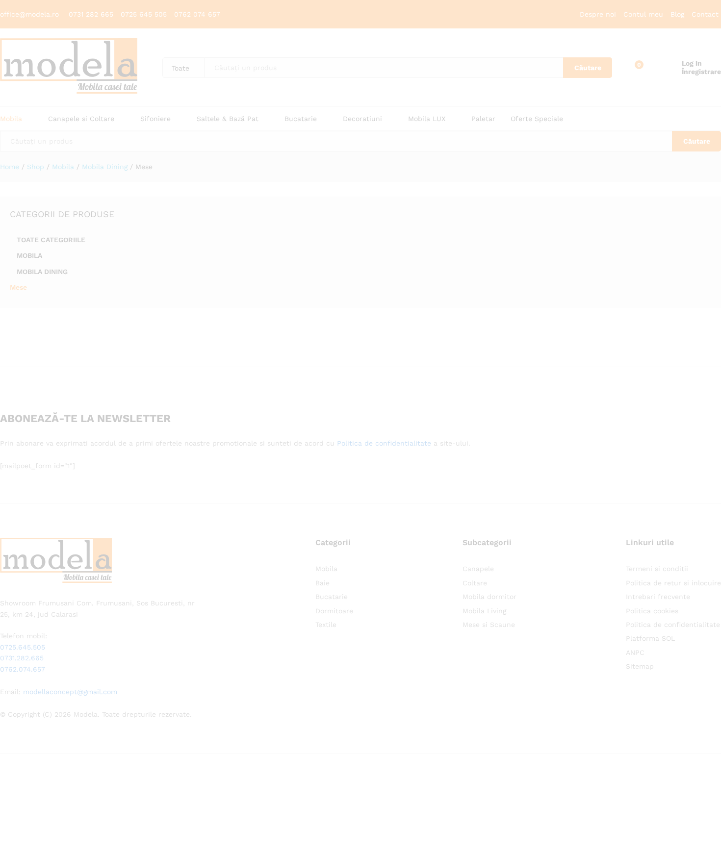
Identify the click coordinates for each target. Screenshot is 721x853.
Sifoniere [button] (155, 118)
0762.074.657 (22, 669)
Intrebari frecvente (658, 597)
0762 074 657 (197, 14)
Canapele (478, 569)
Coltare (475, 583)
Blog (677, 14)
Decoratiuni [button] (362, 118)
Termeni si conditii (657, 569)
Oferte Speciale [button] (537, 118)
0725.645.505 (22, 647)
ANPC (635, 652)
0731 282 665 (92, 14)
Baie (322, 583)
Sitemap (640, 666)
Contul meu (643, 14)
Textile (325, 624)
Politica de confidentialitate (384, 443)
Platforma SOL (650, 638)
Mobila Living (484, 611)
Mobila (29, 255)
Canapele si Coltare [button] (81, 118)
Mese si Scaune (489, 624)
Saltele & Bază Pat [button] (227, 118)
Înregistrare (701, 71)
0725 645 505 (145, 14)
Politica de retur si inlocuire (673, 583)
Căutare (587, 68)
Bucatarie (331, 597)
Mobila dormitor (489, 597)
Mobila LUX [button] (426, 118)
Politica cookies (652, 611)
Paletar (483, 118)
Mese (18, 287)
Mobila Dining (42, 272)
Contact (705, 14)
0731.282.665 (22, 658)
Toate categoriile (51, 240)
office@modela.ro (29, 14)
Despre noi (598, 14)
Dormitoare (334, 611)
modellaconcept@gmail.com (70, 692)
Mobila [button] (11, 118)
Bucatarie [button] (300, 118)
